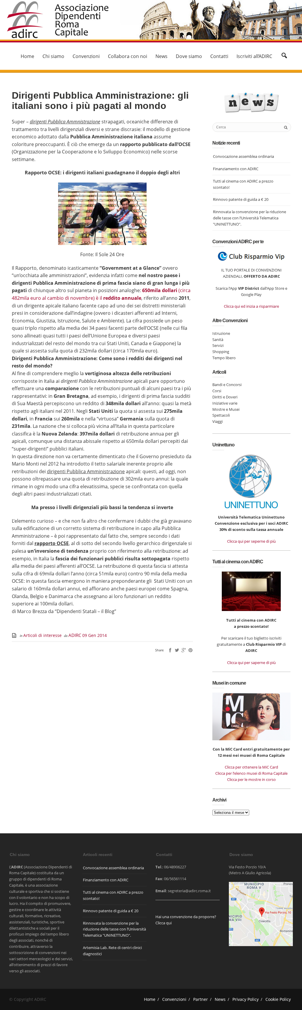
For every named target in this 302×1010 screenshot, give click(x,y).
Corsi (216, 390)
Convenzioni (86, 56)
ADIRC (75, 635)
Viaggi (217, 421)
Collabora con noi (127, 56)
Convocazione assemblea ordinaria (243, 156)
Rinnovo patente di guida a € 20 (240, 199)
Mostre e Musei (225, 409)
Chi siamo (53, 56)
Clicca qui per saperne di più (251, 662)
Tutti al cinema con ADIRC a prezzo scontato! (243, 184)
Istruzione (221, 333)
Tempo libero (224, 357)
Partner (200, 999)
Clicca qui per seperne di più (251, 541)
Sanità (217, 339)
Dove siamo (189, 56)
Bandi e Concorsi (227, 384)
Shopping (220, 351)
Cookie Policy (278, 999)
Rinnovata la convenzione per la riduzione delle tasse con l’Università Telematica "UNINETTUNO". (249, 218)
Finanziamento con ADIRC (235, 168)
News (161, 56)
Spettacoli (221, 415)
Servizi (218, 345)
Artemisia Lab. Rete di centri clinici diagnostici (112, 950)
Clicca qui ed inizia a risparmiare (251, 306)
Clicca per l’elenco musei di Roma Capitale (251, 773)
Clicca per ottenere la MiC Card (251, 767)
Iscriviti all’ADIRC (254, 56)
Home (27, 56)
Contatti (219, 56)
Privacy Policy (245, 999)
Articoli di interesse (42, 635)
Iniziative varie (224, 403)
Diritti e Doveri (224, 397)
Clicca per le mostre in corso (251, 779)
